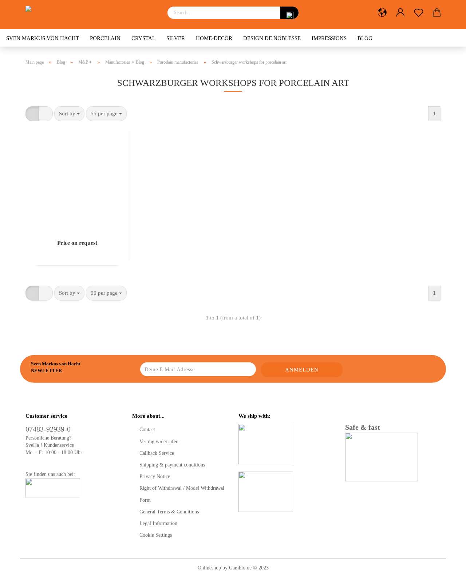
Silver (175, 38)
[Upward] (446, 577)
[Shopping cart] (437, 12)
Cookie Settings (155, 535)
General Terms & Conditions (169, 511)
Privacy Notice (154, 476)
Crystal (143, 38)
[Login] (400, 12)
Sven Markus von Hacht (42, 38)
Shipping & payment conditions (172, 465)
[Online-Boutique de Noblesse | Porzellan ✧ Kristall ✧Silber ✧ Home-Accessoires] (91, 14)
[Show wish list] (419, 12)
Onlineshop (209, 568)
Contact (147, 429)
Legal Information (158, 523)
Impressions (329, 38)
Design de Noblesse (272, 38)
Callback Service (156, 453)
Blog (365, 38)
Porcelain (105, 38)
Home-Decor (214, 38)
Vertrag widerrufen (158, 441)
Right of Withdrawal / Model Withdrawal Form (181, 493)
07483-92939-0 (48, 429)
